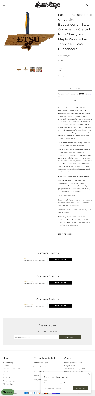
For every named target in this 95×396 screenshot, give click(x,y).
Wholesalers (7, 378)
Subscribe (70, 337)
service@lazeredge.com (73, 363)
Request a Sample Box (11, 369)
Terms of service (9, 381)
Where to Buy (8, 363)
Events (5, 372)
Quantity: (61, 76)
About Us (6, 375)
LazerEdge (64, 55)
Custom (6, 366)
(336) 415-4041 (69, 366)
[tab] (19, 69)
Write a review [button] (60, 259)
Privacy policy (8, 384)
